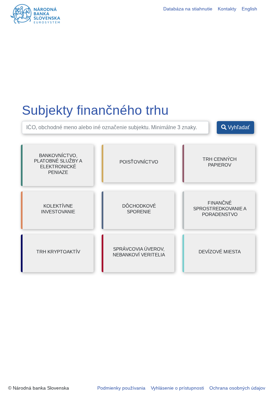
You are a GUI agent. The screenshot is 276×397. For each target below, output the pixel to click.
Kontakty (227, 8)
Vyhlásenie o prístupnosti (177, 388)
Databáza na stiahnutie (187, 8)
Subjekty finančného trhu (95, 110)
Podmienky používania (121, 388)
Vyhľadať (238, 127)
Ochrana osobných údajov (237, 388)
